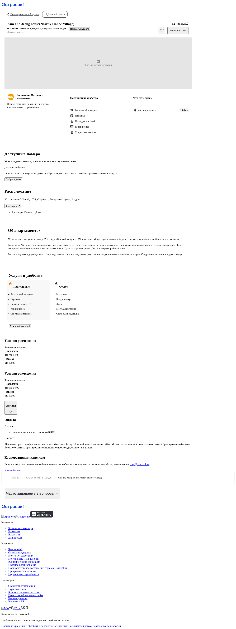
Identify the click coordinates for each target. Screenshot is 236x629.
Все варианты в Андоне (24, 14)
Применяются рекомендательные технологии (94, 626)
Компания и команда (20, 528)
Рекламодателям (17, 598)
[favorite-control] (161, 30)
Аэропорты (11, 206)
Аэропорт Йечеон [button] (21, 212)
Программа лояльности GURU (26, 571)
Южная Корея (33, 477)
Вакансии (14, 534)
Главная (16, 477)
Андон (48, 477)
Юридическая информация (24, 561)
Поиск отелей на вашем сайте (25, 595)
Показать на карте (79, 29)
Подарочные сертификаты (23, 574)
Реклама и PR (16, 601)
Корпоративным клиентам (24, 592)
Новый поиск (56, 14)
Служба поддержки (19, 552)
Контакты (14, 531)
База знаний (15, 549)
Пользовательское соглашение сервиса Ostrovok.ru (38, 568)
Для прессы (15, 537)
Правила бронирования (22, 564)
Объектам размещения (21, 585)
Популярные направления (23, 558)
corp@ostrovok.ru (139, 464)
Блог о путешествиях (20, 555)
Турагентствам (17, 589)
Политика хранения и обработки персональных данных (34, 626)
